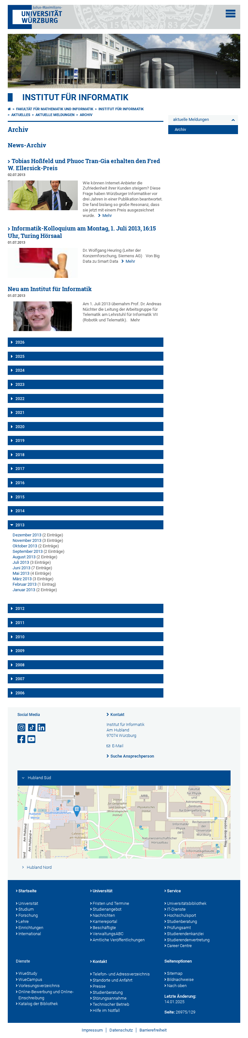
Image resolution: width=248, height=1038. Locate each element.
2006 (20, 693)
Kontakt (117, 714)
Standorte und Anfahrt (112, 980)
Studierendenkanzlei (185, 933)
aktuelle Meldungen (55, 115)
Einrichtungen (30, 927)
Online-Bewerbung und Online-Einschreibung (46, 994)
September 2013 (28, 551)
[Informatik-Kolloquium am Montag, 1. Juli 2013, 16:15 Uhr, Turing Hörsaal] (43, 276)
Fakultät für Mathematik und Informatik (54, 109)
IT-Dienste (176, 909)
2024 (20, 370)
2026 (20, 342)
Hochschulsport (181, 915)
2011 (20, 623)
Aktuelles (20, 115)
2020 (20, 427)
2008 (20, 665)
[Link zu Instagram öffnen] (21, 727)
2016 (20, 483)
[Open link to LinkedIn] (41, 727)
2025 (20, 356)
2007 (20, 679)
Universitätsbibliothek (186, 903)
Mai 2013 (21, 573)
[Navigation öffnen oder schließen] (230, 13)
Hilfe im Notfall (106, 1010)
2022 (20, 399)
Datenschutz (121, 1030)
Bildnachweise (180, 979)
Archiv (86, 115)
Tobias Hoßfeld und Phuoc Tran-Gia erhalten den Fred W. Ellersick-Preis (84, 164)
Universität (28, 903)
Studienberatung (182, 921)
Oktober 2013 (25, 545)
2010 (20, 637)
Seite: (169, 1012)
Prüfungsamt (179, 927)
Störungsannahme (110, 998)
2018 (20, 455)
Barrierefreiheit (153, 1030)
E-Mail (117, 745)
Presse (99, 986)
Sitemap (174, 973)
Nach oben (177, 985)
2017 (20, 468)
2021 (20, 412)
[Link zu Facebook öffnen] (21, 739)
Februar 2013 (24, 584)
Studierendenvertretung (188, 939)
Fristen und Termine (111, 903)
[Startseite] (9, 109)
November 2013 (27, 540)
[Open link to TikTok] (31, 727)
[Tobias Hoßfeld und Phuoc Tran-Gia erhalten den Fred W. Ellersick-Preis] (43, 208)
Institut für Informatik (75, 97)
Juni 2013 (21, 567)
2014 (20, 511)
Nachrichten (104, 915)
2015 (20, 497)
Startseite (27, 890)
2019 (20, 440)
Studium (26, 909)
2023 (20, 384)
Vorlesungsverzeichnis (39, 985)
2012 (20, 608)
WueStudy (27, 973)
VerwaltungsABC (108, 933)
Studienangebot (107, 909)
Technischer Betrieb (111, 1004)
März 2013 (22, 578)
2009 (20, 651)
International (29, 933)
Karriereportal (105, 921)
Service (174, 890)
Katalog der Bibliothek (38, 1003)
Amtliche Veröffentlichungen (119, 939)
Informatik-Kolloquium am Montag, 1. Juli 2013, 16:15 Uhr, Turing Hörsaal (82, 232)
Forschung (28, 915)
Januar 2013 (24, 589)
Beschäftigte (104, 927)
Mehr (107, 215)
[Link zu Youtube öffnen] (31, 739)
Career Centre (179, 945)
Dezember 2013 (27, 535)
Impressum (92, 1030)
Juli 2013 (21, 562)
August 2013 (24, 556)
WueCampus (30, 979)
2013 (20, 525)
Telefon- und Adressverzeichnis (121, 974)
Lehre (23, 921)
